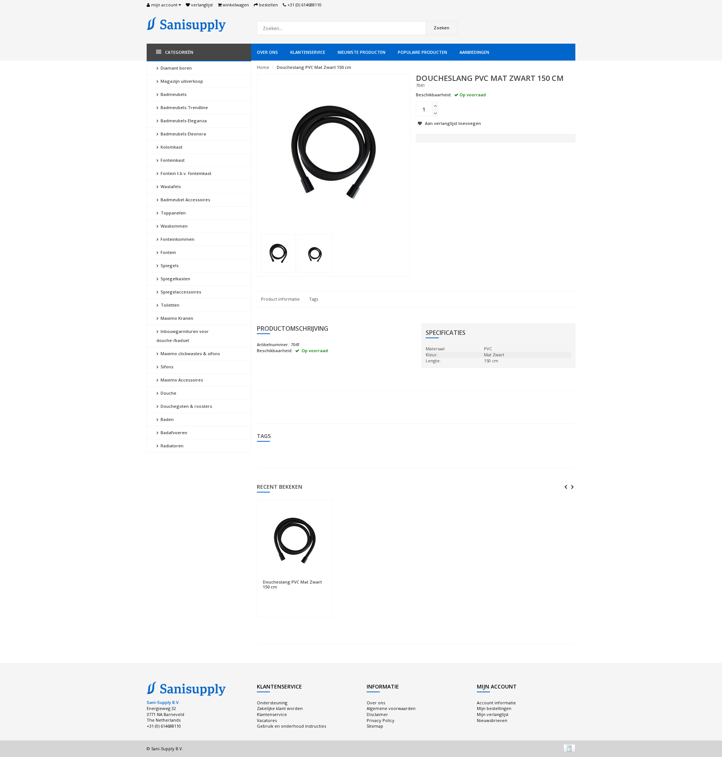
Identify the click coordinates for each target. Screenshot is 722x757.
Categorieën (179, 52)
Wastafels (170, 186)
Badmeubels (173, 94)
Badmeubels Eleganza (183, 120)
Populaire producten (422, 52)
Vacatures (267, 720)
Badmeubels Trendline (183, 107)
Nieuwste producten (361, 52)
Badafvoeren (173, 432)
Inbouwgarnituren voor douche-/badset (182, 335)
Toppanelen (172, 213)
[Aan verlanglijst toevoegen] (295, 578)
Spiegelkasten (174, 278)
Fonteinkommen (176, 239)
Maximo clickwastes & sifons (189, 353)
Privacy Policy (380, 720)
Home (263, 67)
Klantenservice (307, 52)
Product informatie (280, 299)
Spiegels (169, 265)
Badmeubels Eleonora (182, 134)
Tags (313, 299)
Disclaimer (377, 714)
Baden (166, 419)
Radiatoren (171, 445)
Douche (167, 393)
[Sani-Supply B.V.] (186, 24)
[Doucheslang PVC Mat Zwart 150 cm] (278, 253)
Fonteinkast (172, 160)
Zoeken (441, 27)
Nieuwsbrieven (492, 720)
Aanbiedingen (474, 52)
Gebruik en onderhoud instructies (291, 726)
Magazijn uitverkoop (181, 81)
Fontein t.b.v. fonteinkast (185, 173)
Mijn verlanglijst (492, 714)
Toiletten (169, 305)
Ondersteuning (272, 702)
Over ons (267, 52)
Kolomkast (170, 147)
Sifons (166, 366)
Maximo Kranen (176, 318)
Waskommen (173, 226)
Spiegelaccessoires (180, 292)
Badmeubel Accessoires (184, 199)
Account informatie (496, 702)
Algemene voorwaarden (391, 708)
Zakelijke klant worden (280, 708)
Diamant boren (175, 68)
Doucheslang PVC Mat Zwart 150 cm (314, 67)
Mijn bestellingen (494, 708)
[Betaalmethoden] (569, 748)
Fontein (167, 252)
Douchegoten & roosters (185, 406)
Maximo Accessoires (181, 380)
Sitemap (375, 726)
